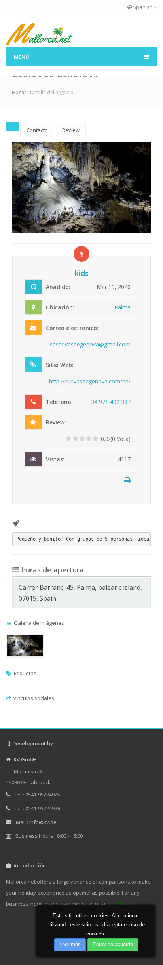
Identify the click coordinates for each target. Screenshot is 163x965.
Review (71, 129)
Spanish (143, 7)
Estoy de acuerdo (113, 944)
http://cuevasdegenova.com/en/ (90, 381)
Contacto (37, 129)
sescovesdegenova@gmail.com (90, 344)
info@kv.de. (122, 903)
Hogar (19, 92)
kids (82, 273)
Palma (122, 307)
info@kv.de (43, 822)
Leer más (70, 944)
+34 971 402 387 (109, 402)
